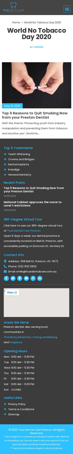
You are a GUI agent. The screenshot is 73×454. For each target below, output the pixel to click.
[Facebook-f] (6, 278)
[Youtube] (26, 278)
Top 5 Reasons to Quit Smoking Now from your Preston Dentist (35, 115)
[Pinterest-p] (33, 278)
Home (16, 22)
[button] (67, 9)
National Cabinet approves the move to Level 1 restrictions (33, 204)
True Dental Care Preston (24, 230)
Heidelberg (50, 337)
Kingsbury (16, 342)
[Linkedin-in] (39, 278)
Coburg (36, 337)
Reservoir (24, 337)
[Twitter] (13, 278)
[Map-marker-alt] (19, 278)
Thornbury (10, 337)
